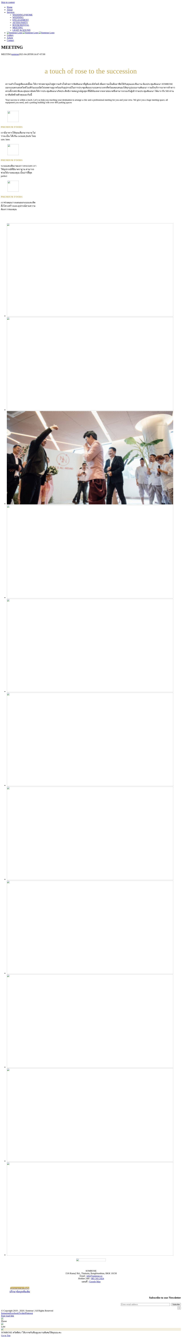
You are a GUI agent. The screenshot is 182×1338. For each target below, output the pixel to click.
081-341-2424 (97, 1278)
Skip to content (8, 2)
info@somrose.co (94, 1276)
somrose (15, 54)
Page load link (7, 1316)
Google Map (95, 1281)
